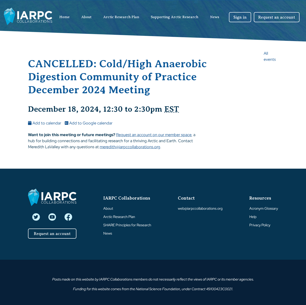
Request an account (276, 17)
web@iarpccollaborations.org (200, 208)
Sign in (240, 17)
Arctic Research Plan (121, 17)
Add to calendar (46, 123)
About (86, 17)
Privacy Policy (259, 225)
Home (64, 17)
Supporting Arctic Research (174, 17)
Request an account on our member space (153, 134)
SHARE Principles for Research (127, 225)
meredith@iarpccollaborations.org (130, 146)
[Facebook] (68, 217)
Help (252, 216)
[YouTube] (52, 217)
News (214, 17)
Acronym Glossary (263, 208)
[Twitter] (36, 217)
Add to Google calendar (90, 123)
